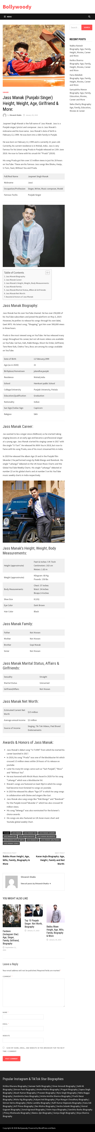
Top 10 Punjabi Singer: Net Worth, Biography (33, 923)
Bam (53, 1128)
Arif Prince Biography (23, 1106)
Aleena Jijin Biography (42, 1112)
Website (6, 1035)
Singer (6, 92)
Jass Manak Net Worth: (15, 293)
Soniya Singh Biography (64, 1112)
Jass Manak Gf (32, 840)
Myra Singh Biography (67, 1092)
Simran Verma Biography (14, 1102)
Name (6, 1012)
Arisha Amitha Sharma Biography (55, 1096)
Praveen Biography (46, 1092)
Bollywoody (17, 6)
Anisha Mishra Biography (47, 1089)
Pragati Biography (69, 1089)
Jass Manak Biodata (27, 836)
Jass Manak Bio (10, 836)
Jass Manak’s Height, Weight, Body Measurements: (27, 283)
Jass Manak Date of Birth (14, 840)
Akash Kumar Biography (25, 1092)
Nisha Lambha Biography (38, 1102)
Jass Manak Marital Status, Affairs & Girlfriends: (26, 290)
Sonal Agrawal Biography (33, 1109)
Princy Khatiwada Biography (17, 1112)
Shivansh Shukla (15, 115)
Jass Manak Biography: (15, 276)
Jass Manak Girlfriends (50, 840)
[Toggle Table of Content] (46, 273)
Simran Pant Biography (24, 1089)
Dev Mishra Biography (45, 1106)
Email (6, 1024)
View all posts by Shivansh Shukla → (36, 883)
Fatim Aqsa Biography (56, 1109)
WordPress (43, 1128)
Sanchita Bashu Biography (80, 1109)
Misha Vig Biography (23, 1099)
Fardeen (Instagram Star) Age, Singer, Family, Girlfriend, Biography (11, 937)
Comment (7, 976)
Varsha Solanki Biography (68, 1106)
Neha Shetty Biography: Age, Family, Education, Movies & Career (80, 107)
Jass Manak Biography (46, 836)
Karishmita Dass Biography (26, 1096)
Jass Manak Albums (47, 833)
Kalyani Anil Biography (44, 1099)
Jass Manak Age (30, 833)
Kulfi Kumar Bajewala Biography (67, 1102)
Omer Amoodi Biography (63, 1086)
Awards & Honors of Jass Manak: (19, 296)
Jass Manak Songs (11, 843)
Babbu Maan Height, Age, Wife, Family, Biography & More (55, 931)
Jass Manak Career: (14, 280)
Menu (9, 16)
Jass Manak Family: (14, 286)
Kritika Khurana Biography (15, 1086)
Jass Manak (16, 833)
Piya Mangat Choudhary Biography (72, 1099)
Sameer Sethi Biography (40, 1086)
